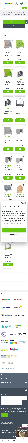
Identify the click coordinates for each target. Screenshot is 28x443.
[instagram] (11, 423)
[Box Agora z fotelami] (20, 160)
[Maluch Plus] (7, 326)
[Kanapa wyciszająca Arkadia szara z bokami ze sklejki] (8, 44)
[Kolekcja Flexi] (14, 356)
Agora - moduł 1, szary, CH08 (8, 197)
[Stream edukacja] (4, 341)
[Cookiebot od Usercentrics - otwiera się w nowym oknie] (20, 203)
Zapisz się (4, 415)
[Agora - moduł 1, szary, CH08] (8, 188)
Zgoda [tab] (4, 206)
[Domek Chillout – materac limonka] (20, 188)
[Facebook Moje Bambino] (2, 423)
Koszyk (25, 442)
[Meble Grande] (7, 363)
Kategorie (14, 22)
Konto (8, 442)
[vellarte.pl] (19, 314)
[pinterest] (5, 423)
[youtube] (8, 423)
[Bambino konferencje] (15, 349)
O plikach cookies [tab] (22, 206)
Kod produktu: (6, 55)
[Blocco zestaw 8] (20, 102)
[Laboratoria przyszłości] (13, 341)
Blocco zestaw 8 (20, 110)
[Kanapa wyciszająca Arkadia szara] (8, 131)
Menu (3, 442)
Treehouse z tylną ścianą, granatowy (8, 110)
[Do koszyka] (8, 62)
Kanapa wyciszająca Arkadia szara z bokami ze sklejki (8, 53)
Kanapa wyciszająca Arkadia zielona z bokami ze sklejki (8, 82)
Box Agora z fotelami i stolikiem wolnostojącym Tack (19, 139)
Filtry (14, 26)
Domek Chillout (20, 196)
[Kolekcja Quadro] (5, 356)
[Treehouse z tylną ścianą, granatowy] (8, 102)
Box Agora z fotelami (20, 168)
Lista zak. (14, 442)
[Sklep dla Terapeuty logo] (6, 314)
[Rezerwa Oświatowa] (8, 368)
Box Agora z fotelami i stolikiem (8, 168)
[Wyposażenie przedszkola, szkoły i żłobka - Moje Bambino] (9, 3)
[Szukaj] (24, 8)
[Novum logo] (19, 307)
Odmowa (14, 238)
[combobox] (14, 8)
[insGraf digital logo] (6, 307)
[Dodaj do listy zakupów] (11, 40)
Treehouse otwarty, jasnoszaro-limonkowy (8, 255)
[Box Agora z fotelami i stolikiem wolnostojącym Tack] (20, 131)
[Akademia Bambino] (4, 349)
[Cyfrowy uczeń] (7, 334)
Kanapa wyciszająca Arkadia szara (8, 139)
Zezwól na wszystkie (14, 230)
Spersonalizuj (13, 234)
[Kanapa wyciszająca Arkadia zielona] (20, 44)
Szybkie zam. (19, 442)
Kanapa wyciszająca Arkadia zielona (20, 53)
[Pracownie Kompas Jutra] (20, 334)
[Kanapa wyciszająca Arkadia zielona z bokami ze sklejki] (8, 73)
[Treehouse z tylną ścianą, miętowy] (20, 73)
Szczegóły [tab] (12, 206)
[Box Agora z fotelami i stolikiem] (8, 160)
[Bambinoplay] (22, 341)
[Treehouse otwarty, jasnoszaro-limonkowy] (8, 246)
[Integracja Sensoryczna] (18, 326)
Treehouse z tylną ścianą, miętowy (20, 82)
